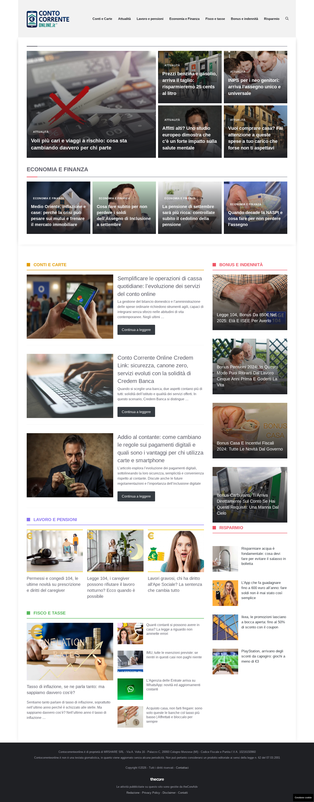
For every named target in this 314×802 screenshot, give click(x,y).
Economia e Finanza (184, 19)
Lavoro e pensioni (150, 19)
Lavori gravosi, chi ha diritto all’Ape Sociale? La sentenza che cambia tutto (175, 584)
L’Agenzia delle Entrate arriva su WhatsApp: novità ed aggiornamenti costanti (173, 685)
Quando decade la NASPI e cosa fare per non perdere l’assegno (255, 218)
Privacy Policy (151, 792)
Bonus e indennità (244, 19)
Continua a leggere (136, 330)
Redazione (132, 792)
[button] (287, 19)
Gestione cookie (303, 797)
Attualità (124, 19)
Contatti (183, 792)
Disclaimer (169, 792)
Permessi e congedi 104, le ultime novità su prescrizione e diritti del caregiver (54, 584)
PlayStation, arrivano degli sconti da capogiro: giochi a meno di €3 (263, 656)
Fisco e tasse (215, 19)
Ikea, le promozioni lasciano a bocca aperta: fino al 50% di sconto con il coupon (263, 622)
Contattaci (182, 767)
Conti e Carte (102, 19)
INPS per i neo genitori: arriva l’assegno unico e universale (254, 87)
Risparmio (271, 19)
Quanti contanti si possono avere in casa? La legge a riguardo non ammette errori (173, 629)
